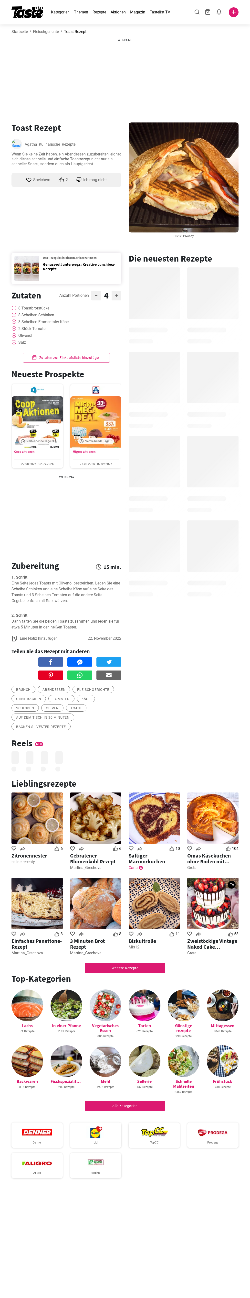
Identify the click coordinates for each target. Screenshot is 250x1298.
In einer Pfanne (66, 1025)
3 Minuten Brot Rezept (87, 944)
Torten (144, 1025)
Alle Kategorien (125, 1106)
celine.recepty (23, 861)
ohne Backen (28, 699)
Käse (86, 699)
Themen (81, 12)
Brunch (23, 690)
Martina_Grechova (86, 867)
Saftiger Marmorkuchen (147, 858)
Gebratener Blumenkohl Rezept (92, 858)
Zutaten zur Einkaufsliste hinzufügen (69, 358)
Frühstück (222, 1081)
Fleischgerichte (46, 31)
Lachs (27, 1025)
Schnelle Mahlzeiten (183, 1083)
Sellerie (144, 1081)
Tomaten (61, 699)
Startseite (19, 31)
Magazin (137, 12)
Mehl (105, 1081)
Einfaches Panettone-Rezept (36, 944)
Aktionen (118, 12)
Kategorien (60, 12)
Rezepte (99, 12)
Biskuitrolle (142, 941)
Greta (192, 867)
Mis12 (134, 947)
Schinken (25, 708)
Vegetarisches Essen (105, 1028)
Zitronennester (29, 855)
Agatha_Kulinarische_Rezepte (50, 144)
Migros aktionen (84, 452)
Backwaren (27, 1081)
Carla (133, 867)
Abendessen (53, 690)
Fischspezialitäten (68, 1081)
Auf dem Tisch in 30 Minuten (43, 717)
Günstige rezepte (183, 1028)
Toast (76, 708)
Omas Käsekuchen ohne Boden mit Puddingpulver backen (209, 858)
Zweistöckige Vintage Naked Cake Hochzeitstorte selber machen (212, 944)
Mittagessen (222, 1025)
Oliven (52, 708)
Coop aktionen (24, 452)
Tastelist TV (160, 12)
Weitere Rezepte (125, 968)
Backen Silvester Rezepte (41, 727)
